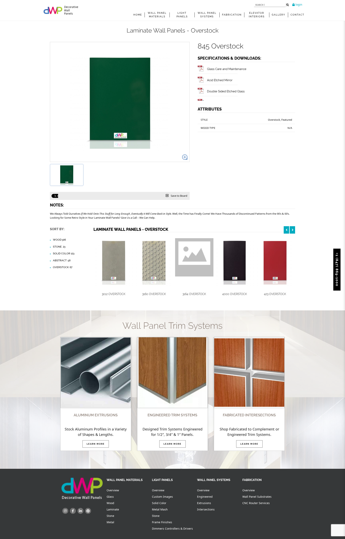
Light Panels (182, 15)
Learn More (96, 444)
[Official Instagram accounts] (65, 511)
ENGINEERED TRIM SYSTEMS (172, 415)
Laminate (113, 509)
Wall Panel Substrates (257, 497)
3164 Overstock (194, 294)
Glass (110, 497)
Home (137, 14)
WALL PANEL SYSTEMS (207, 15)
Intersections (206, 509)
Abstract (61, 260)
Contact (297, 14)
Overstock (62, 267)
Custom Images (162, 497)
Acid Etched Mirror (219, 80)
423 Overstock (275, 294)
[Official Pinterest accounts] (88, 511)
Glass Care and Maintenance (226, 69)
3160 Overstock (154, 294)
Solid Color (63, 253)
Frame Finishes (162, 522)
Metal (110, 522)
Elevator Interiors (257, 15)
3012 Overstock (113, 294)
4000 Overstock (234, 294)
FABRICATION (232, 14)
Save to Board (178, 195)
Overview (113, 490)
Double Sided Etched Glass (226, 91)
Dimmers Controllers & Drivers (172, 528)
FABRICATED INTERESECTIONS (249, 415)
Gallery (278, 14)
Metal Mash (160, 509)
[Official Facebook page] (73, 511)
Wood (59, 239)
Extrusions (204, 503)
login (298, 4)
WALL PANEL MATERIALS (157, 15)
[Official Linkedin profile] (80, 511)
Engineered (205, 497)
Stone (59, 246)
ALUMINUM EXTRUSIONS (96, 415)
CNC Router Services (256, 503)
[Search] (287, 5)
